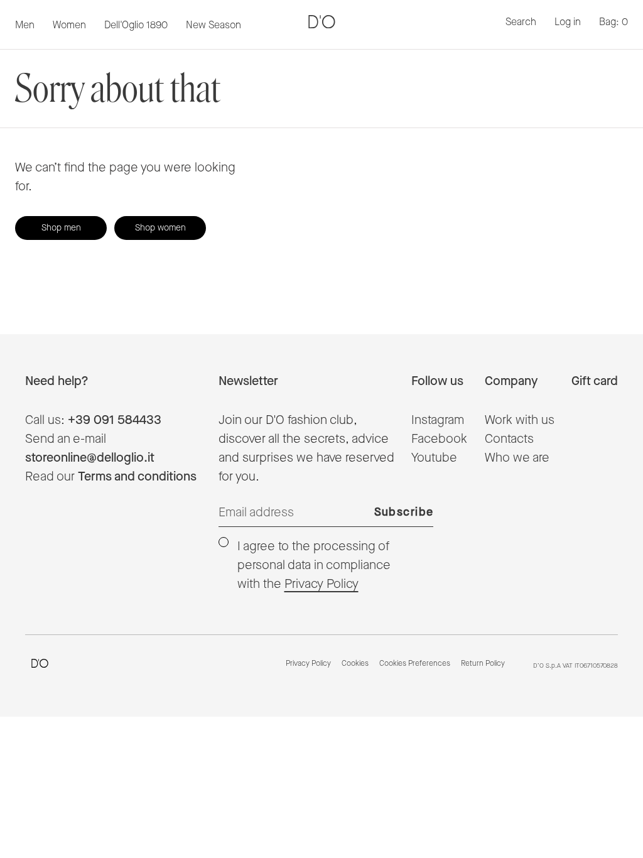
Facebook (439, 439)
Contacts (509, 439)
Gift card (594, 381)
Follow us (437, 381)
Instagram (437, 420)
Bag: (613, 22)
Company (511, 381)
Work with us (519, 420)
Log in (567, 22)
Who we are (517, 457)
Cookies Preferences (414, 664)
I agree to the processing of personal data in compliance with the (314, 565)
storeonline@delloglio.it (89, 457)
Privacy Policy (321, 584)
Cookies (355, 664)
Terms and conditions (137, 476)
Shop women (160, 228)
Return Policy (483, 664)
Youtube (434, 457)
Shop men (61, 228)
